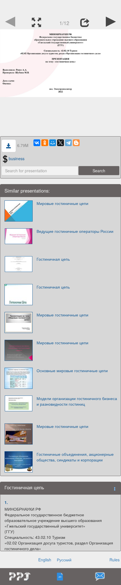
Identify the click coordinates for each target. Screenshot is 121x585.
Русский (64, 559)
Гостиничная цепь (53, 259)
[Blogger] (76, 142)
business (16, 158)
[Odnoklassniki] (44, 142)
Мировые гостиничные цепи (62, 203)
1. (6, 502)
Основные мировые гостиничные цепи (72, 370)
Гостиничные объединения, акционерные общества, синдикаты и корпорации (75, 457)
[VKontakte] (36, 142)
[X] (60, 142)
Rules (114, 559)
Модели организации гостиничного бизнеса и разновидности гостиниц (77, 401)
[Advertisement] (60, 7)
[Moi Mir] (52, 142)
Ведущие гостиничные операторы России (75, 231)
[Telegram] (68, 142)
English (44, 559)
